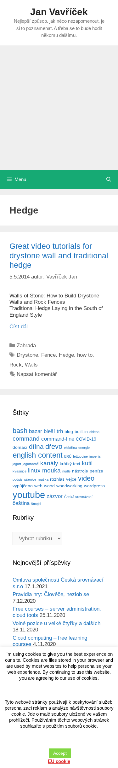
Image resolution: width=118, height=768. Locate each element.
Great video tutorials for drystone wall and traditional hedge (58, 255)
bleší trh (53, 431)
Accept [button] (60, 753)
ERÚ (67, 456)
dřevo (53, 446)
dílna (36, 446)
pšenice (30, 479)
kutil (87, 463)
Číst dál (18, 327)
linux (34, 470)
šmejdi (36, 504)
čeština (21, 503)
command (26, 438)
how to (85, 355)
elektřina (70, 447)
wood (49, 485)
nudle (66, 471)
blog (69, 431)
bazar (35, 431)
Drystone (27, 355)
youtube (29, 495)
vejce (71, 479)
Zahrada (26, 346)
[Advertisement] (59, 108)
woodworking (69, 485)
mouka (51, 470)
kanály (49, 463)
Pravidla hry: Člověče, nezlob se (51, 594)
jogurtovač (31, 464)
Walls (31, 365)
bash (20, 431)
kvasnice (19, 471)
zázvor (55, 496)
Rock (15, 365)
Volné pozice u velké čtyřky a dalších (56, 623)
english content (38, 455)
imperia (94, 456)
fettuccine (80, 456)
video (86, 478)
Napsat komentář (37, 374)
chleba (94, 432)
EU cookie (59, 761)
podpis (18, 479)
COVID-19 (86, 439)
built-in (81, 431)
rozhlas (57, 479)
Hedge (66, 355)
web (38, 485)
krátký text (70, 463)
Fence (48, 355)
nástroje (80, 470)
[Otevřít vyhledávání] (108, 179)
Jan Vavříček (59, 12)
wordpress (94, 485)
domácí (20, 447)
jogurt (17, 464)
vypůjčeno (23, 485)
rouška (43, 479)
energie (84, 447)
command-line (57, 439)
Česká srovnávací (78, 497)
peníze (96, 470)
